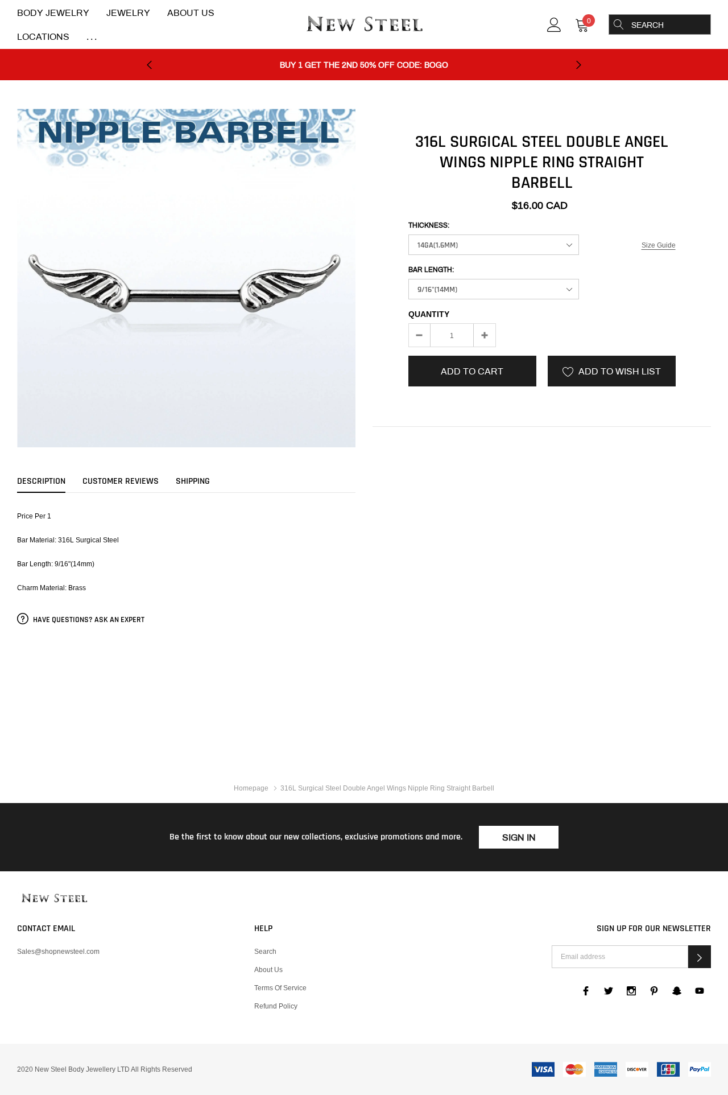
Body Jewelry (53, 13)
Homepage (251, 788)
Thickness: (428, 225)
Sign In (519, 837)
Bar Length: (431, 270)
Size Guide (659, 245)
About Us (190, 13)
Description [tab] (41, 481)
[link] (554, 23)
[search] (618, 24)
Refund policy (275, 1006)
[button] (699, 956)
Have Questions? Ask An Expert (87, 620)
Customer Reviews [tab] (120, 481)
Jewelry (128, 13)
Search (265, 951)
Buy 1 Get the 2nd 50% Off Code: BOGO (364, 65)
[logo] (364, 25)
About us (268, 969)
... (92, 37)
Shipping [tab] (193, 481)
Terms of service (280, 987)
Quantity (428, 314)
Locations (43, 37)
